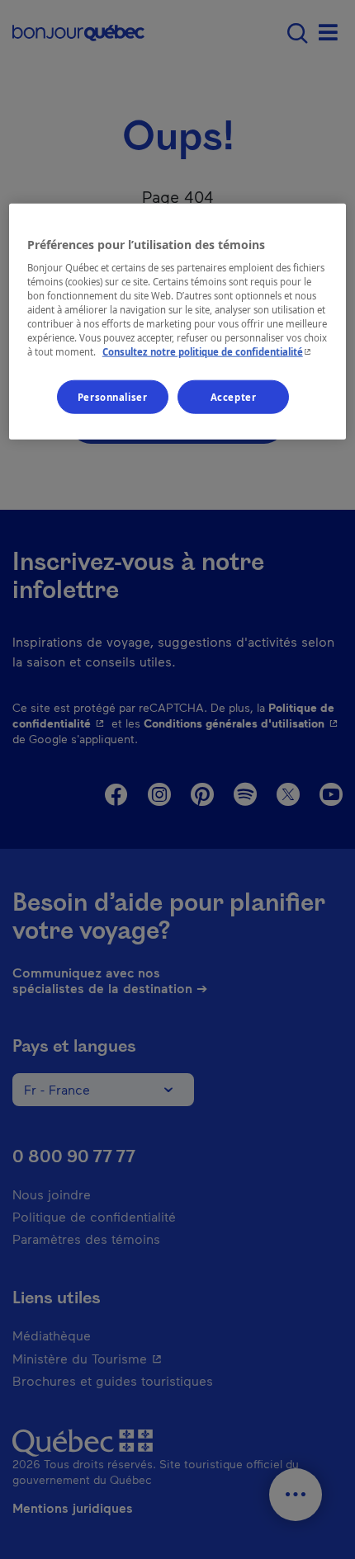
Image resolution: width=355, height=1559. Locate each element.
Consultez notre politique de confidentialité (208, 352)
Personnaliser (112, 396)
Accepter (234, 396)
